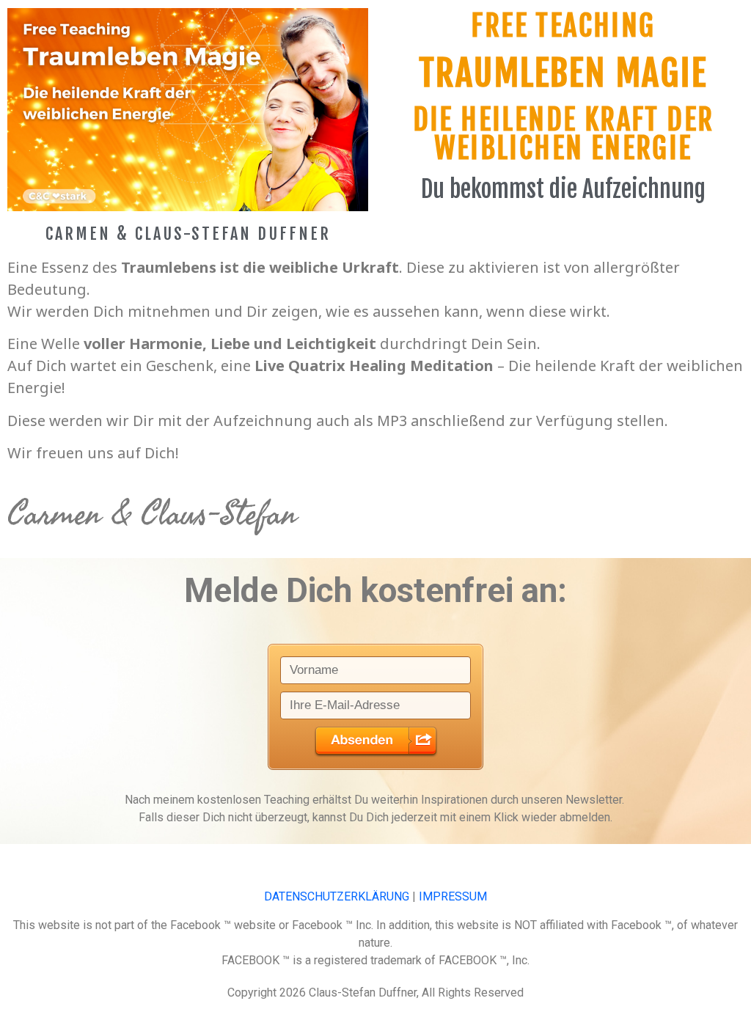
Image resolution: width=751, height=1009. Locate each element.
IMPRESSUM (453, 896)
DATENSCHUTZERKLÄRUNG (336, 896)
